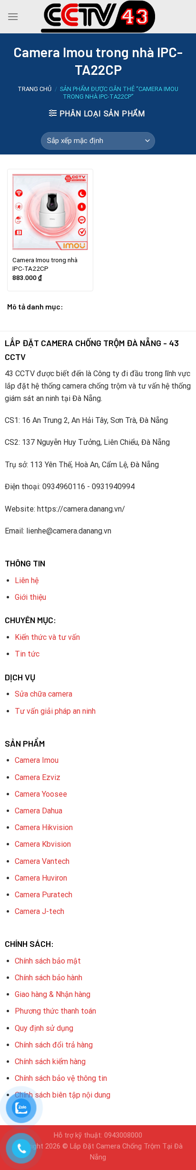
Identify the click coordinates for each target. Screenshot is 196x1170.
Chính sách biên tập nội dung (62, 1094)
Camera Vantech (42, 861)
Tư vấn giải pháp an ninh (55, 711)
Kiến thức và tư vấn (47, 637)
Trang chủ (34, 88)
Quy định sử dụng (44, 1028)
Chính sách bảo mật (48, 960)
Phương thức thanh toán (55, 1011)
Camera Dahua (38, 810)
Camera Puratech (43, 894)
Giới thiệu (30, 597)
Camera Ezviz (37, 777)
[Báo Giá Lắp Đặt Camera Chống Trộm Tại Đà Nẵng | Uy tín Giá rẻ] (98, 16)
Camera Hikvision (44, 827)
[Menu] (13, 16)
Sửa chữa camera (43, 693)
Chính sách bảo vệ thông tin (61, 1078)
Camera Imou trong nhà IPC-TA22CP (45, 264)
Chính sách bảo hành (48, 977)
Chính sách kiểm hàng (50, 1061)
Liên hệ (27, 580)
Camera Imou (37, 760)
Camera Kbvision (43, 844)
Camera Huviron (41, 878)
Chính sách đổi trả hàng (54, 1044)
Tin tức (27, 653)
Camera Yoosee (41, 794)
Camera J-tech (39, 911)
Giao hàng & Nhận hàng (52, 994)
